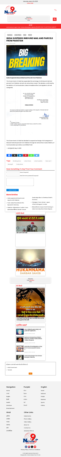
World (30, 35)
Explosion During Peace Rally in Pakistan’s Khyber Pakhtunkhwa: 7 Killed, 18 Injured (33, 335)
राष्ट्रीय (8, 419)
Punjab (43, 396)
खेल (7, 428)
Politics (43, 405)
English (8, 396)
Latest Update (38, 161)
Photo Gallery (27, 419)
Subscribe (30, 3)
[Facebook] (9, 155)
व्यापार (8, 425)
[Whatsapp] (31, 155)
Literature (9, 405)
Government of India (15, 81)
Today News (19, 164)
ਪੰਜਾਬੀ (7, 393)
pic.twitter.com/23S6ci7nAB (24, 145)
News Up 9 (48, 161)
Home (8, 390)
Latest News (18, 35)
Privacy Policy (24, 449)
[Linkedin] (20, 155)
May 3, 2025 (18, 148)
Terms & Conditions (34, 449)
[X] (14, 155)
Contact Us (27, 428)
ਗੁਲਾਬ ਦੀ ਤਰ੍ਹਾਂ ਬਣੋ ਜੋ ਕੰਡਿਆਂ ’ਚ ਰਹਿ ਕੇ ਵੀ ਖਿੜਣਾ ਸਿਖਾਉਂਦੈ (29, 318)
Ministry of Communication (16, 85)
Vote (30, 373)
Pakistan (39, 78)
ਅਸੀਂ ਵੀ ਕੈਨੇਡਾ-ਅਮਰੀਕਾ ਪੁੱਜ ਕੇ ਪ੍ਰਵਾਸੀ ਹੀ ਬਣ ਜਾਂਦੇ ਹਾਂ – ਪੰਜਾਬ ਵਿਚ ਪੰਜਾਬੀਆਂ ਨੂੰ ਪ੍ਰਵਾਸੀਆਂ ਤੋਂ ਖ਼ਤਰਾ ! (30, 233)
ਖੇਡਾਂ (24, 402)
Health (8, 402)
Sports (43, 402)
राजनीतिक (9, 431)
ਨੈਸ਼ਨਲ (25, 393)
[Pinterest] (25, 155)
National (43, 393)
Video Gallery (27, 422)
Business (10, 35)
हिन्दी (7, 399)
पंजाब (7, 422)
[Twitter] (36, 155)
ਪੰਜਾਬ (25, 396)
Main (24, 35)
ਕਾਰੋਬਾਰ (25, 399)
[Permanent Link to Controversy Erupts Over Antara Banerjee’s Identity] (19, 354)
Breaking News (17, 161)
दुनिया (8, 416)
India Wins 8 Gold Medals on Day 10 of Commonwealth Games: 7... (33, 344)
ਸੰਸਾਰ (25, 390)
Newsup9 (10, 164)
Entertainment (10, 408)
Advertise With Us (29, 431)
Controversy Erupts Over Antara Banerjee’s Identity (33, 352)
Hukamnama (27, 416)
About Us (26, 425)
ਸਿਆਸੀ (25, 405)
